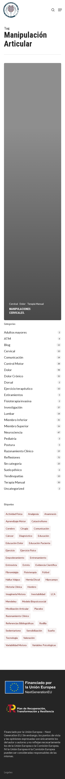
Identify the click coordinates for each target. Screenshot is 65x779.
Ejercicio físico (28, 550)
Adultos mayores (15, 332)
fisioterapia (30, 572)
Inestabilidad (38, 594)
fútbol (45, 572)
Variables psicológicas (44, 645)
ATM (7, 338)
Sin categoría (12, 463)
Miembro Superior (16, 426)
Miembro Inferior (16, 420)
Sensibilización (34, 630)
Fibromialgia (12, 572)
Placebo (38, 608)
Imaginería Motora (15, 594)
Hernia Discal (33, 579)
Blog (7, 345)
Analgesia (33, 513)
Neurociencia (13, 432)
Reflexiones (12, 457)
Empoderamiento (15, 557)
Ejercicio (10, 550)
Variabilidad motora (16, 645)
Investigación (13, 407)
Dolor (22, 303)
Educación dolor (14, 543)
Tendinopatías (13, 476)
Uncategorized (14, 488)
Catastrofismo (39, 521)
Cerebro (10, 528)
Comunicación (13, 357)
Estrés (26, 564)
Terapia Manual (35, 303)
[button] (60, 10)
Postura (9, 445)
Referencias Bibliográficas (20, 623)
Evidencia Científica (46, 564)
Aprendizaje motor (16, 521)
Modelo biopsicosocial (34, 601)
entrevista (11, 564)
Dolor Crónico (13, 376)
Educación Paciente (39, 543)
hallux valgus (13, 579)
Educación (43, 535)
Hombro (32, 586)
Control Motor (14, 363)
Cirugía (24, 528)
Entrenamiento (38, 557)
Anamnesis (50, 513)
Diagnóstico (25, 535)
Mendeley (11, 601)
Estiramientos (13, 395)
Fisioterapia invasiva (17, 401)
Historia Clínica (14, 586)
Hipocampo (52, 579)
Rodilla (42, 623)
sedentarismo (13, 630)
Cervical (13, 303)
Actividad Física (14, 513)
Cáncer (10, 535)
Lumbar (9, 413)
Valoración (29, 637)
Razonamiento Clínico (18, 451)
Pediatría (10, 438)
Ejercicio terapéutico (18, 388)
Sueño (51, 630)
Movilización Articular (17, 608)
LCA (53, 594)
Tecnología (12, 637)
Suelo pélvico (13, 470)
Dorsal (8, 382)
